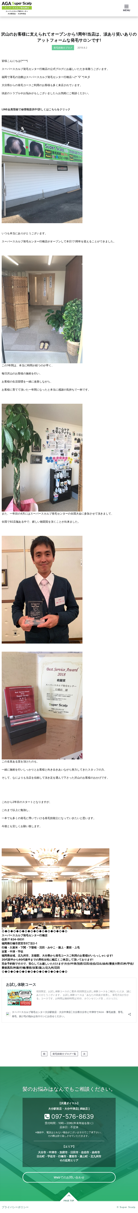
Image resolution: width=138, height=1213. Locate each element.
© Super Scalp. (126, 1207)
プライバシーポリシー (15, 1207)
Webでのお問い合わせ (69, 1177)
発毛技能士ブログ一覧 (64, 1053)
